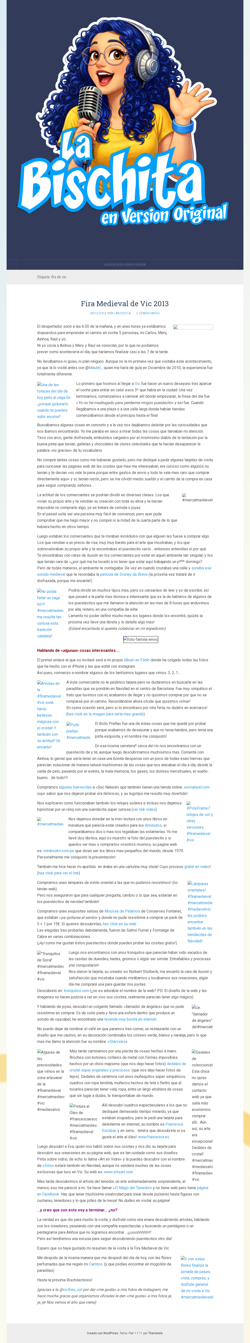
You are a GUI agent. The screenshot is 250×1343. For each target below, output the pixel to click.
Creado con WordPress (102, 1333)
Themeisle (155, 1333)
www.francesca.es (153, 1137)
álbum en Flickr (137, 660)
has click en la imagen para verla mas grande (106, 714)
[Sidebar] (11, 265)
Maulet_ (96, 367)
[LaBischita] (125, 130)
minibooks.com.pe (58, 850)
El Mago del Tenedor (132, 1187)
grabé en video (197, 866)
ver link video (144, 809)
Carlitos (95, 1264)
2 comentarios (148, 313)
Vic (137, 383)
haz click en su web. (120, 924)
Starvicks (117, 1041)
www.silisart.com (118, 1172)
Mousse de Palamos (122, 911)
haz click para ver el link (58, 873)
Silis (48, 1165)
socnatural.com (196, 787)
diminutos (153, 825)
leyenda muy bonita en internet (130, 1019)
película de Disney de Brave (124, 574)
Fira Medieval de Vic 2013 (125, 303)
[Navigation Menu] (238, 265)
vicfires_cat (72, 1289)
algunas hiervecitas (75, 787)
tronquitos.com (76, 990)
